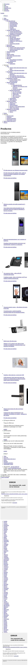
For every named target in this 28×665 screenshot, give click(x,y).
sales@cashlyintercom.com (14, 468)
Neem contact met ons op (10, 121)
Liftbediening (13, 29)
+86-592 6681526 (14, 466)
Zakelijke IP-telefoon (14, 39)
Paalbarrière (12, 63)
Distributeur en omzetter (15, 34)
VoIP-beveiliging (14, 105)
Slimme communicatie (12, 82)
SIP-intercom (13, 37)
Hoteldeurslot (13, 61)
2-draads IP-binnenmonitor (16, 33)
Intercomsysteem (10, 46)
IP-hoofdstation (13, 25)
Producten (6, 19)
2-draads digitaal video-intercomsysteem (15, 80)
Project (5, 113)
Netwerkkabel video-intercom (17, 75)
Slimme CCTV (13, 102)
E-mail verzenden (5, 477)
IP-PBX (11, 42)
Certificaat (9, 117)
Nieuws (5, 122)
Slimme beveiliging (11, 101)
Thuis (5, 18)
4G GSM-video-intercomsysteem (17, 77)
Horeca (11, 112)
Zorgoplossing (13, 110)
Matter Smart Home (14, 107)
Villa (8, 66)
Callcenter (12, 83)
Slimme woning (10, 54)
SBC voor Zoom (16, 95)
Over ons (6, 457)
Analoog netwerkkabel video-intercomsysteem (17, 49)
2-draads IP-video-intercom (13, 30)
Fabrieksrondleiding (11, 118)
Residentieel (9, 71)
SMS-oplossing (13, 99)
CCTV (8, 53)
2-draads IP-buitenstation (15, 31)
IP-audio (12, 27)
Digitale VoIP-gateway (15, 38)
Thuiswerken (16, 94)
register (5, 429)
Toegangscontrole (11, 51)
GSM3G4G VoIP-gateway (16, 41)
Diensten (6, 461)
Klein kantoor (16, 97)
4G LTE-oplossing (17, 91)
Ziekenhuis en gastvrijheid (13, 109)
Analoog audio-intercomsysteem (17, 47)
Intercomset (9, 45)
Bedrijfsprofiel (10, 116)
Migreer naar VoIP (17, 93)
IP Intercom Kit (13, 26)
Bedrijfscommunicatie (15, 90)
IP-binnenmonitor (14, 23)
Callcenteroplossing (17, 85)
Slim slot (9, 58)
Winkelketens (13, 98)
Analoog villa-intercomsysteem (17, 70)
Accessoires (9, 57)
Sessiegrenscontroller (14, 43)
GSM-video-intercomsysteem (13, 55)
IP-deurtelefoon (13, 22)
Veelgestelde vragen (11, 120)
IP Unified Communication (13, 35)
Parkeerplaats (10, 62)
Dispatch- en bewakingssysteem (17, 106)
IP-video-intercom (11, 21)
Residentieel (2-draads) (12, 78)
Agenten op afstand (17, 89)
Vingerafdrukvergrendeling (16, 59)
